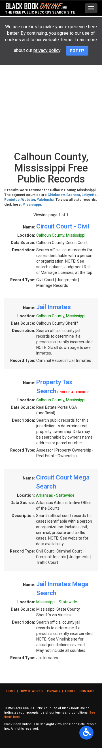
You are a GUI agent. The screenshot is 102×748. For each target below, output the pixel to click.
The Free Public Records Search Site (40, 12)
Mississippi (31, 204)
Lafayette (89, 195)
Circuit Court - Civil (62, 226)
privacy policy (46, 50)
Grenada (73, 195)
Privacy (53, 691)
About (70, 691)
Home (10, 691)
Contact (86, 691)
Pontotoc (12, 200)
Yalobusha (45, 200)
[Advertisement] (51, 95)
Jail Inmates (53, 307)
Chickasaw (56, 195)
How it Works (31, 691)
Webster (28, 200)
